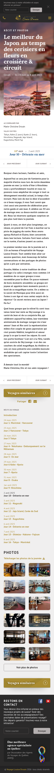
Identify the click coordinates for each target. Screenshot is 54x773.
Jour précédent (14, 164)
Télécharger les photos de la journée (22, 558)
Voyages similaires (21, 393)
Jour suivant (41, 164)
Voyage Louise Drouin (16, 769)
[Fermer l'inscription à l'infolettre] (48, 7)
